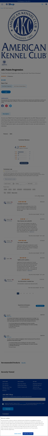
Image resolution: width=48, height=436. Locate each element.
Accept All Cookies (28, 433)
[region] (24, 426)
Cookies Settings (17, 433)
